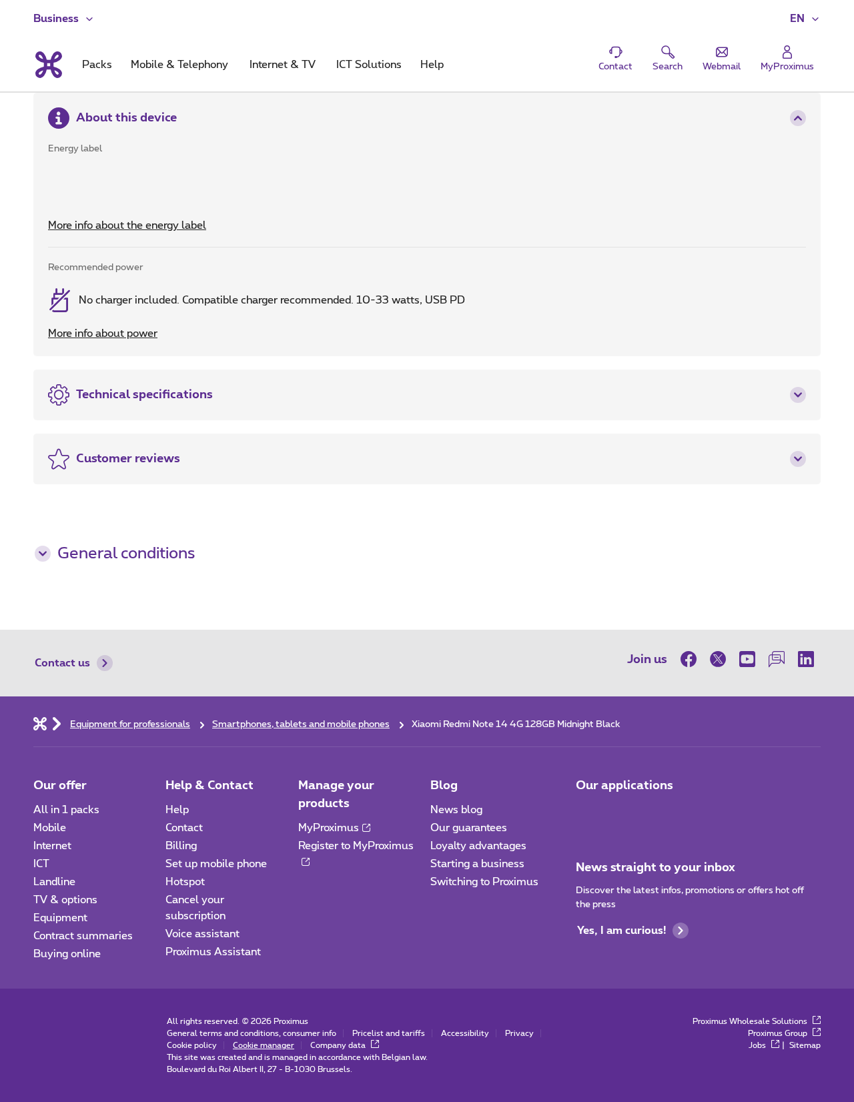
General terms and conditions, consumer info (251, 1033)
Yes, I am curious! (621, 930)
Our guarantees (468, 827)
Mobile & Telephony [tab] (179, 64)
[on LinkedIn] (806, 659)
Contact (184, 827)
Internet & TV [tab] (283, 64)
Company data (339, 1045)
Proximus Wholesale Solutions (751, 1021)
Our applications (624, 786)
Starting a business (477, 864)
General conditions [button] (126, 554)
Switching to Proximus (484, 882)
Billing (181, 846)
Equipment (60, 918)
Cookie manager (263, 1045)
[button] (805, 19)
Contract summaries (83, 936)
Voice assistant (202, 934)
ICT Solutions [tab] (369, 64)
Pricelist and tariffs (388, 1033)
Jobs (758, 1045)
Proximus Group (778, 1033)
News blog (456, 809)
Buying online (67, 954)
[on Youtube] (747, 659)
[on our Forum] (776, 659)
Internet (52, 846)
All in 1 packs (66, 809)
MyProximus (328, 827)
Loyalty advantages (478, 846)
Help (177, 809)
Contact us (62, 663)
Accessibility (465, 1033)
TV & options (65, 900)
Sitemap (805, 1045)
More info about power (102, 333)
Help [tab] (432, 64)
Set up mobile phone (216, 864)
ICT (41, 864)
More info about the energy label (127, 225)
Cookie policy (192, 1045)
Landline (54, 882)
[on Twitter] (718, 659)
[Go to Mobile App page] (588, 814)
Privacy (519, 1033)
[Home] (40, 723)
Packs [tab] (97, 64)
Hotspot (185, 882)
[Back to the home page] (47, 64)
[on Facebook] (692, 659)
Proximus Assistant (213, 952)
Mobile (49, 827)
